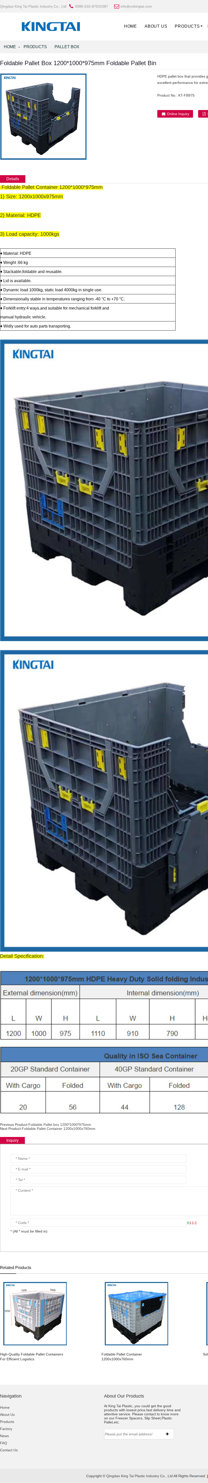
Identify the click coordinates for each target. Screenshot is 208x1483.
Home (130, 26)
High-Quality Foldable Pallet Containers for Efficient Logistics (31, 1356)
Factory (6, 1429)
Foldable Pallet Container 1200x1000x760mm (58, 1129)
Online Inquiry (178, 114)
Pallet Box (67, 47)
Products (187, 26)
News (4, 1436)
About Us (156, 26)
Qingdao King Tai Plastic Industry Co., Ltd (139, 1476)
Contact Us (9, 1450)
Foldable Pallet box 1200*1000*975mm (59, 1125)
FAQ (3, 1443)
